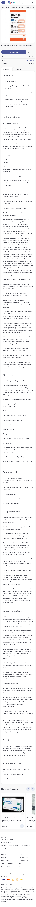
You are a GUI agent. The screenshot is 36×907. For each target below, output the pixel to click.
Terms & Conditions (7, 863)
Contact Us (22, 866)
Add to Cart (14, 52)
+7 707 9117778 (7, 840)
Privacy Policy (5, 860)
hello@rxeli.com (6, 842)
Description (6, 69)
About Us (21, 854)
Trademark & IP (23, 857)
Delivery (3, 854)
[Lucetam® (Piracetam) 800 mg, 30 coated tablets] (18, 25)
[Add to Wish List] (29, 52)
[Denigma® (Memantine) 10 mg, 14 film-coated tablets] (13, 804)
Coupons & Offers (6, 866)
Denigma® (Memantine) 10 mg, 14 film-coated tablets (11, 821)
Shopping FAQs (23, 860)
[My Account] (25, 2)
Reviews (18, 69)
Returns (3, 857)
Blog (20, 863)
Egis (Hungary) (30, 60)
